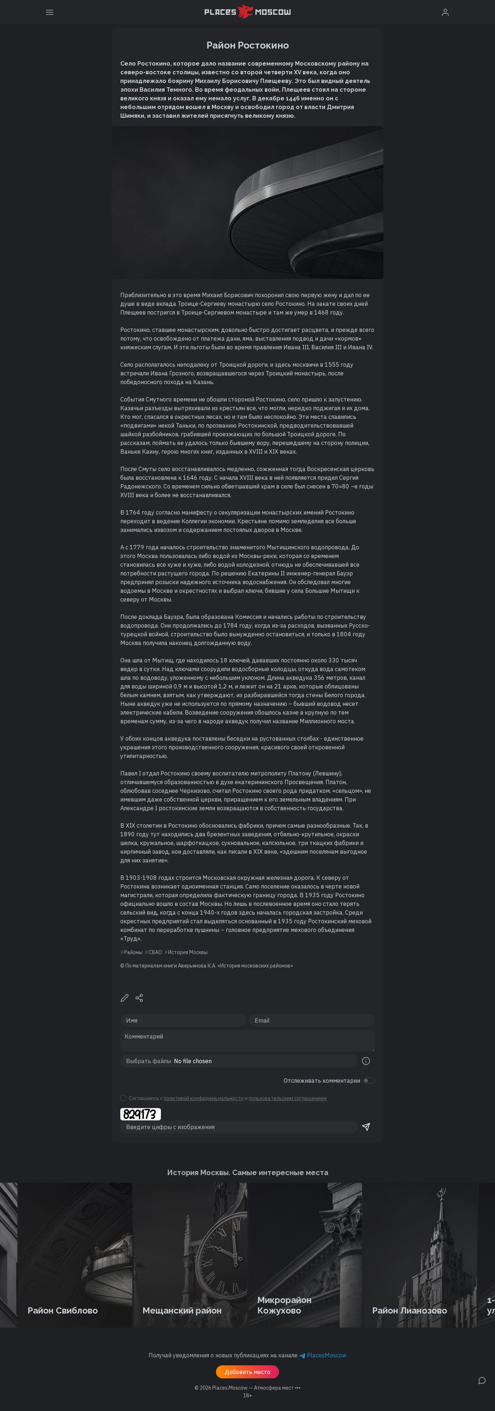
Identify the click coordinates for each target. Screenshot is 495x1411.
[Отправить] (366, 1126)
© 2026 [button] (247, 1388)
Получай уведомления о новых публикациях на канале (247, 1355)
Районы (133, 952)
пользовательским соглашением (287, 1098)
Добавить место (247, 1371)
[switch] (369, 1080)
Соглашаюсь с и (227, 1098)
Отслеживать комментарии (322, 1080)
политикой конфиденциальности (204, 1098)
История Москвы (188, 952)
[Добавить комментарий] (482, 1379)
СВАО (155, 952)
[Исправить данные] (124, 997)
